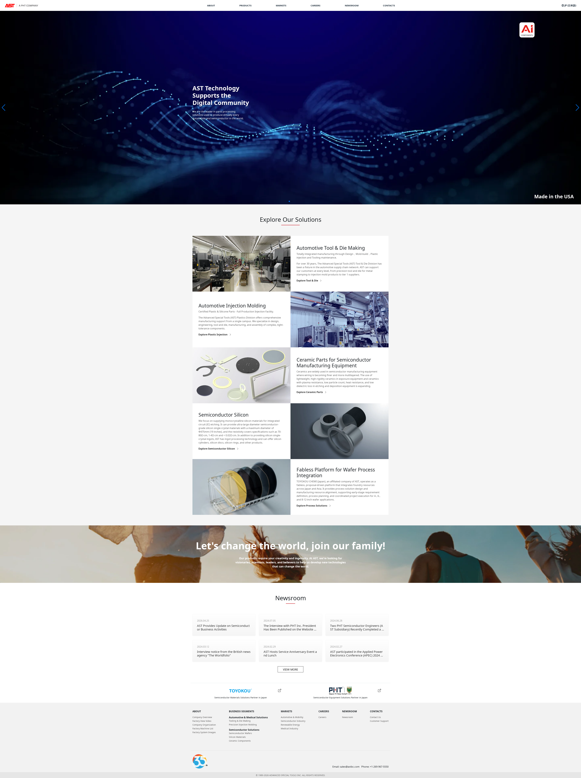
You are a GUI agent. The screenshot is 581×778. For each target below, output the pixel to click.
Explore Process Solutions (312, 505)
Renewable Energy (290, 724)
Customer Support (379, 721)
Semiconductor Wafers (240, 733)
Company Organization (204, 724)
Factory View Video (201, 721)
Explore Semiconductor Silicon (217, 448)
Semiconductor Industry (293, 721)
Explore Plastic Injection (213, 334)
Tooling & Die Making (240, 720)
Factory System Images (204, 732)
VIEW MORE (290, 669)
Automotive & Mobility (292, 717)
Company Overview (202, 717)
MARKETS (281, 5)
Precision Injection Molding (243, 724)
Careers (322, 717)
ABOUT (211, 5)
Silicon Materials (237, 737)
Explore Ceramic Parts (310, 392)
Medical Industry (289, 728)
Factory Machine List (202, 728)
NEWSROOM (352, 5)
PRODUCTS (245, 5)
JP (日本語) (570, 5)
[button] (577, 107)
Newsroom (347, 717)
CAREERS (315, 5)
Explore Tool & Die (307, 280)
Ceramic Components (240, 740)
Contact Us (375, 717)
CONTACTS (389, 5)
